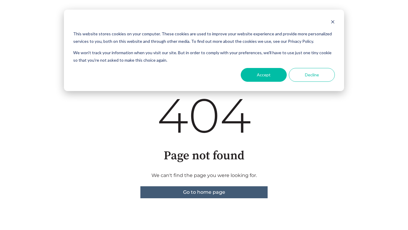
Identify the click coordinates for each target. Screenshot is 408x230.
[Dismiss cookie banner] (333, 22)
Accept (264, 74)
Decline (312, 74)
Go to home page (204, 192)
